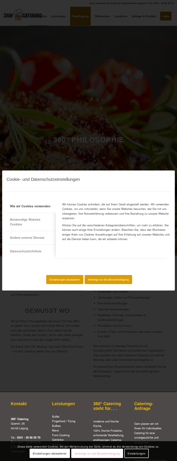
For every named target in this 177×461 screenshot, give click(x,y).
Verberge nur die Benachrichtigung (108, 279)
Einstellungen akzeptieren (64, 279)
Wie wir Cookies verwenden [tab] (30, 206)
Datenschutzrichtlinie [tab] (25, 251)
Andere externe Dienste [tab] (27, 237)
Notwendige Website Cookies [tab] (25, 221)
